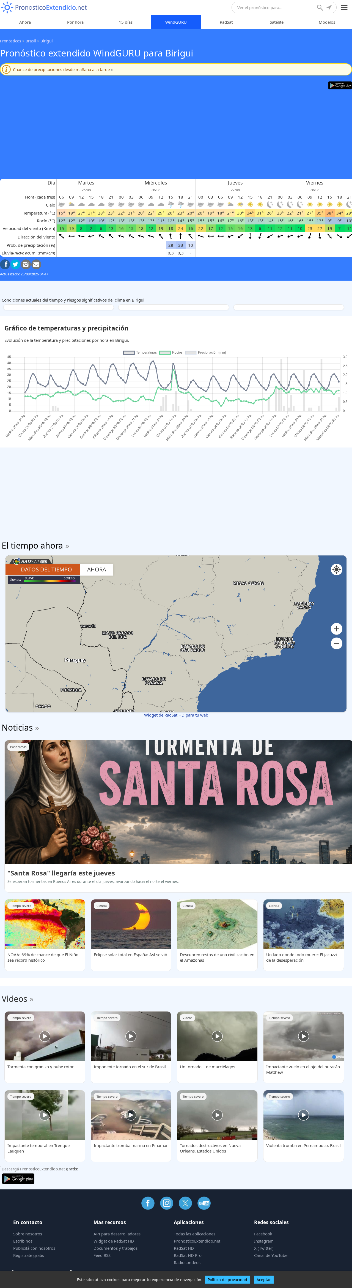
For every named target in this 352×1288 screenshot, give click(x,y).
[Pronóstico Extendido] (44, 7)
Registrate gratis (28, 1255)
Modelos (327, 22)
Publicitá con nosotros (34, 1248)
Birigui (46, 41)
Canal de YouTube (270, 1255)
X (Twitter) (264, 1248)
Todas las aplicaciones (194, 1234)
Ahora (25, 22)
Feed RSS (102, 1255)
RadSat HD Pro (188, 1255)
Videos (14, 998)
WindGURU (176, 22)
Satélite (277, 22)
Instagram (264, 1241)
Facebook (263, 1234)
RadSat (226, 22)
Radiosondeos (187, 1262)
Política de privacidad (227, 1279)
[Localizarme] (329, 8)
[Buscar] (320, 8)
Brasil (31, 41)
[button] (336, 629)
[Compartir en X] (15, 264)
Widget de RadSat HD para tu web (176, 715)
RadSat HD (184, 1248)
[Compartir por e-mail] (36, 264)
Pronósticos (10, 41)
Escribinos (22, 1241)
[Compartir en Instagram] (26, 264)
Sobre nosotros (27, 1234)
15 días (126, 22)
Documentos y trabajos (116, 1248)
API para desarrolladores (117, 1234)
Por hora (75, 22)
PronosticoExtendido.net (197, 1241)
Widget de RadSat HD (114, 1241)
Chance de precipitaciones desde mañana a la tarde (63, 69)
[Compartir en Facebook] (5, 264)
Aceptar (264, 1279)
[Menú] (344, 7)
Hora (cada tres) (40, 197)
